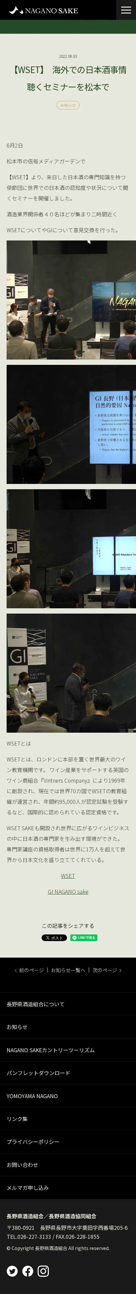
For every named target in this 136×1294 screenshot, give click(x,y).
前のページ (31, 970)
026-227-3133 (34, 1236)
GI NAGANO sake (68, 891)
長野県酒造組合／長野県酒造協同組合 (51, 1216)
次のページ (104, 970)
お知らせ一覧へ (68, 970)
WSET (68, 876)
